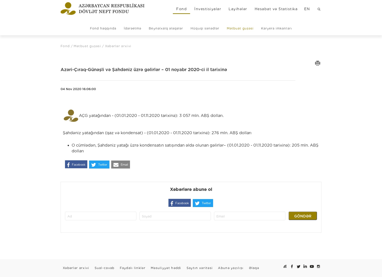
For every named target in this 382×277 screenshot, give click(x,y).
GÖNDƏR (302, 216)
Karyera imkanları (276, 28)
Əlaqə (254, 268)
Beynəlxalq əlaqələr (166, 28)
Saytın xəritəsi (200, 268)
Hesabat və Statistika (276, 9)
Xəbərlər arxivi (76, 268)
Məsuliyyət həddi (166, 268)
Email (124, 164)
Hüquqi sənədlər (205, 28)
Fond (181, 9)
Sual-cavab (105, 268)
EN (307, 9)
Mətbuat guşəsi (240, 28)
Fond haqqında (103, 28)
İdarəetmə (132, 28)
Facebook (78, 164)
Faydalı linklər (133, 268)
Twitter (102, 164)
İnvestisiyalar (207, 9)
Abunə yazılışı (230, 268)
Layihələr (238, 9)
